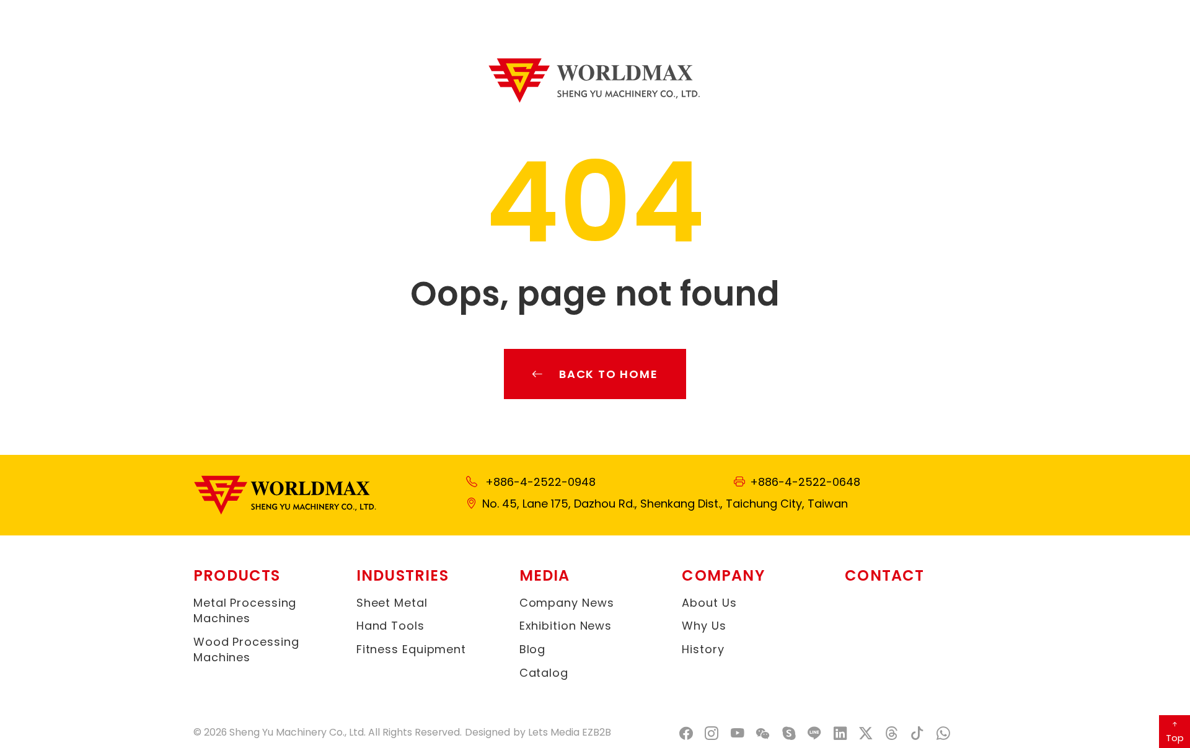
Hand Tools (390, 625)
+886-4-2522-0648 (805, 482)
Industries (402, 575)
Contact (884, 575)
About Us (709, 602)
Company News (566, 602)
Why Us (704, 625)
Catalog (543, 672)
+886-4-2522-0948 (540, 482)
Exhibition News (565, 625)
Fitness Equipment (411, 649)
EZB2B (596, 732)
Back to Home (608, 374)
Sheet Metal (392, 602)
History (703, 649)
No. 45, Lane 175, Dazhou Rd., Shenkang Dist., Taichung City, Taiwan (665, 503)
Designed (487, 732)
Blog (532, 649)
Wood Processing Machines (246, 649)
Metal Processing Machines (244, 610)
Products (237, 575)
